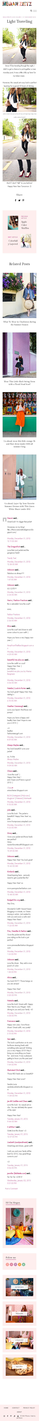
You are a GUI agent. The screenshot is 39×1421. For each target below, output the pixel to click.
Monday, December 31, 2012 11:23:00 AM (18, 924)
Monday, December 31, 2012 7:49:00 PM (18, 1063)
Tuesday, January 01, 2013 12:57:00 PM (17, 1135)
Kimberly (10, 871)
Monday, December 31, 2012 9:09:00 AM (18, 764)
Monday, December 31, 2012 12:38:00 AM (18, 563)
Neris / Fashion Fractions (17, 600)
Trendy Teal (11, 558)
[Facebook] (7, 1264)
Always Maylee (13, 745)
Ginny (9, 833)
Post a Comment (11, 1188)
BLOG (9, 795)
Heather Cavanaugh (15, 706)
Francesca (11, 1021)
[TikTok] (19, 1264)
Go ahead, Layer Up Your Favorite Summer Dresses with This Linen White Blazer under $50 (19, 506)
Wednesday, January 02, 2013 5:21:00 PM (19, 1181)
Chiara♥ (10, 787)
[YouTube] (23, 1264)
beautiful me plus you (15, 659)
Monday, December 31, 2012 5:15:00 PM (18, 1032)
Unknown (10, 569)
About (19, 1412)
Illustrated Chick (13, 1070)
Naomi (10, 518)
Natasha (10, 1000)
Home (6, 1408)
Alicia (9, 977)
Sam (9, 1039)
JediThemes (19, 1418)
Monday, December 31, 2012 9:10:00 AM (18, 803)
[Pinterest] (15, 1264)
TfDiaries (27, 1416)
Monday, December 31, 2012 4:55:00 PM (18, 1014)
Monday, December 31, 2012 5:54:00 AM (18, 681)
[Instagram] (11, 1264)
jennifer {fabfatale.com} (16, 1173)
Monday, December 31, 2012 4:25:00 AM (18, 653)
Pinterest (19, 798)
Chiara (10, 771)
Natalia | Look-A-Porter (16, 688)
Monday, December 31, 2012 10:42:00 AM (18, 864)
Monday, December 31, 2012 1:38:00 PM (18, 970)
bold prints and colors (12, 17)
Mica (9, 626)
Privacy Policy (29, 1408)
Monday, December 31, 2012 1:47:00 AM (18, 578)
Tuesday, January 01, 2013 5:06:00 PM (17, 1166)
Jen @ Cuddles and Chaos (17, 1101)
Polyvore (25, 795)
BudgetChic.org (13, 900)
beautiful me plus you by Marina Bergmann (19, 672)
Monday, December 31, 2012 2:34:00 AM (18, 593)
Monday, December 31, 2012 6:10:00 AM (18, 699)
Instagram (16, 795)
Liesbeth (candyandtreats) (17, 1142)
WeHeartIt (27, 798)
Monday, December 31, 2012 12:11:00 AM (18, 539)
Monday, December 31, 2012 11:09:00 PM (18, 1094)
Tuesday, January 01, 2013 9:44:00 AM (17, 1120)
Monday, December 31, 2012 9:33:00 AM (18, 826)
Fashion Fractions (13, 614)
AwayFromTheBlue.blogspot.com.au (20, 646)
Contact (16, 1408)
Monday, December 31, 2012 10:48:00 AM (18, 893)
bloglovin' (11, 798)
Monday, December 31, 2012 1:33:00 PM (18, 952)
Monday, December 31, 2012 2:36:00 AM (18, 619)
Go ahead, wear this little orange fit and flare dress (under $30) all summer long (19, 444)
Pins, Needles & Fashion (17, 931)
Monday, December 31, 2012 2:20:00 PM (18, 994)
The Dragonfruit (13, 546)
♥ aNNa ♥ (11, 1127)
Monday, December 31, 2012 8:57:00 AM (18, 738)
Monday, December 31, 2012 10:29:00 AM (18, 849)
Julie (9, 810)
